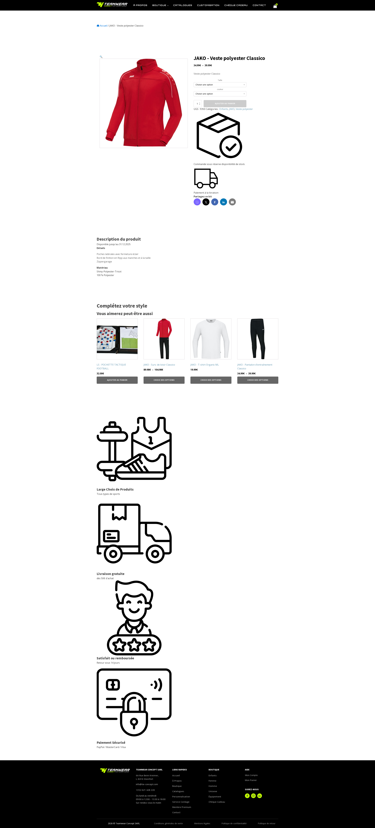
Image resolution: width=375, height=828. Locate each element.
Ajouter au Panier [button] (117, 380)
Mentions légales (202, 823)
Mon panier (251, 780)
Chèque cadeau (217, 801)
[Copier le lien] (197, 201)
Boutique (177, 785)
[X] (205, 201)
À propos (177, 780)
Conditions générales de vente (168, 823)
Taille (220, 80)
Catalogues (178, 791)
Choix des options (164, 380)
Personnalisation (181, 796)
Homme (213, 785)
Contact (176, 812)
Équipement (215, 796)
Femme (212, 780)
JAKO (232, 109)
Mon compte (251, 775)
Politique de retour (266, 823)
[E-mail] (232, 201)
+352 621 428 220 (145, 789)
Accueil (103, 25)
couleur (220, 89)
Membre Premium (181, 807)
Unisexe (213, 791)
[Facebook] (214, 201)
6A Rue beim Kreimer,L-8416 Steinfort (147, 777)
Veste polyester (244, 109)
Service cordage (180, 801)
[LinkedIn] (223, 201)
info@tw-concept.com (147, 784)
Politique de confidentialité (234, 823)
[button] (101, 56)
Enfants (223, 109)
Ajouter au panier (225, 103)
